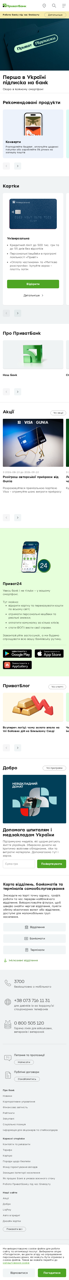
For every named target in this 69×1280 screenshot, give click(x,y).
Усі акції (58, 412)
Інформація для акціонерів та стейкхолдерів (30, 1130)
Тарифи (7, 1150)
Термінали (37, 950)
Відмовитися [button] (19, 1272)
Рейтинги (9, 1113)
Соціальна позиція (14, 1124)
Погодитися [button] (52, 1272)
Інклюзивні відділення (23, 960)
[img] (14, 5)
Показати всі (14, 1229)
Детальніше (55, 15)
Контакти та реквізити (16, 1144)
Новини (7, 1096)
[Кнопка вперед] (17, 166)
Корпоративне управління (19, 1101)
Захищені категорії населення (21, 1172)
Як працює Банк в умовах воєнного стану (29, 1178)
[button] (64, 5)
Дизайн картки (12, 1221)
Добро (7, 1204)
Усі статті (57, 686)
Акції (6, 1198)
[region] (34, 249)
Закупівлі (8, 1118)
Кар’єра (7, 1155)
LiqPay (7, 1209)
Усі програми (54, 768)
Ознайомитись (27, 1079)
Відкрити (33, 284)
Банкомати (37, 938)
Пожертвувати (51, 863)
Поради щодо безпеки (17, 1161)
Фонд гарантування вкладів (20, 1167)
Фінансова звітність (15, 1107)
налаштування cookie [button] (16, 1263)
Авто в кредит (11, 1215)
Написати (24, 1062)
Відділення (37, 927)
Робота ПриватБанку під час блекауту (27, 1184)
